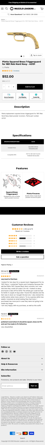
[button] (7, 71)
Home (3, 19)
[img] (5, 276)
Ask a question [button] (22, 257)
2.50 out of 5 (28, 229)
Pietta (6, 67)
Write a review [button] (22, 251)
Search (22, 438)
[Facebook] (2, 351)
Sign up (34, 386)
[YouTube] (14, 351)
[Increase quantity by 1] (13, 87)
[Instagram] (6, 351)
